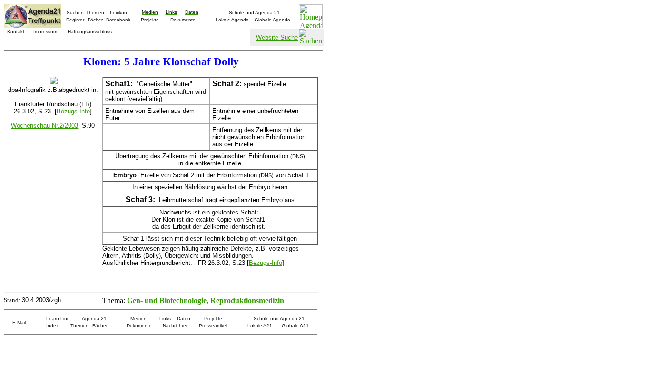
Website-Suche (277, 37)
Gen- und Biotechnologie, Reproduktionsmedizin (206, 300)
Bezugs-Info (73, 111)
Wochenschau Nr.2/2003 (44, 125)
